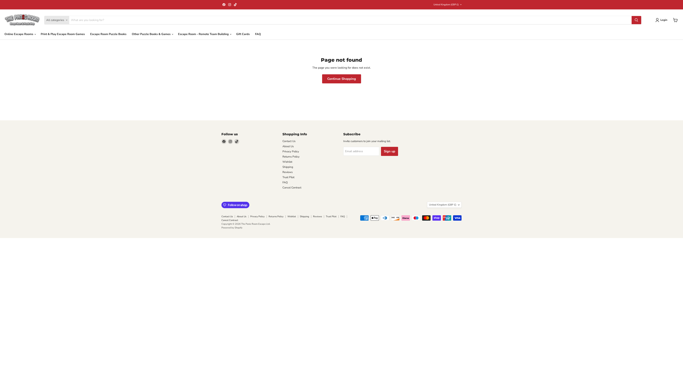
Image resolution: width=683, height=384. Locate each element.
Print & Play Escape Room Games (63, 34)
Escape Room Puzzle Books (108, 34)
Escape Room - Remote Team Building (203, 34)
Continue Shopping (341, 79)
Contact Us (288, 141)
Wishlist (287, 162)
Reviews (287, 172)
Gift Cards (243, 34)
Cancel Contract (291, 187)
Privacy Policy (290, 151)
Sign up (389, 151)
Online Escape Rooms (19, 34)
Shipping (287, 167)
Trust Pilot (288, 177)
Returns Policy (291, 156)
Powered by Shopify (231, 227)
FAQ (258, 34)
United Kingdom (446, 4)
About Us (288, 146)
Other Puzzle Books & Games (151, 34)
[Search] (636, 20)
